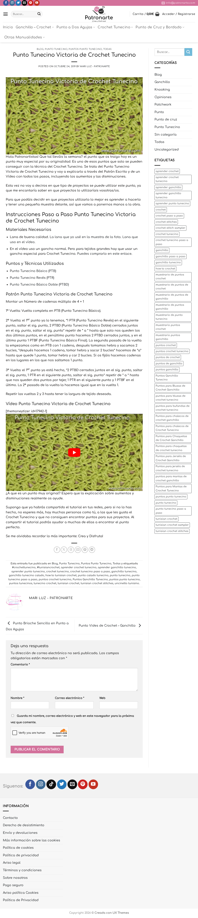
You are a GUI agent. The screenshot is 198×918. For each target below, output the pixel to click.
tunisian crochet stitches (97, 583)
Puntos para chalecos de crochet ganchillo (172, 418)
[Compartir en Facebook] (57, 549)
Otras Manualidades (23, 37)
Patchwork (162, 104)
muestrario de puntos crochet (170, 276)
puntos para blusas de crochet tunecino (170, 398)
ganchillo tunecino (124, 571)
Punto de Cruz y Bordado (159, 27)
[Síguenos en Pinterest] (30, 3)
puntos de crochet (168, 357)
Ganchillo (162, 82)
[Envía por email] (78, 549)
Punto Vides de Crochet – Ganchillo (108, 625)
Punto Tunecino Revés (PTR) (32, 278)
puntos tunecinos (20, 583)
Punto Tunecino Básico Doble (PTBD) (39, 284)
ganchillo (162, 250)
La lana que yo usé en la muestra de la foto (85, 237)
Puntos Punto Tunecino (85, 49)
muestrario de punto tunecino (169, 317)
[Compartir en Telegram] (92, 549)
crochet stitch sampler (170, 228)
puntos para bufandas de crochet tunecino (172, 408)
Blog (40, 49)
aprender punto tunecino (28, 571)
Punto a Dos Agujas (74, 27)
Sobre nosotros (15, 878)
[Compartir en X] (64, 549)
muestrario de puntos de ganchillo (172, 297)
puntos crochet (166, 345)
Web (102, 698)
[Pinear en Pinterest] (85, 549)
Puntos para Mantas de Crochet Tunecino (171, 488)
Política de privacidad (21, 855)
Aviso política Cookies (20, 893)
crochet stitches (166, 222)
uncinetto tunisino (127, 583)
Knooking (162, 89)
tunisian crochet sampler (172, 525)
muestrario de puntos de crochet (172, 286)
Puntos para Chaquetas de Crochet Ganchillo (171, 438)
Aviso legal (11, 862)
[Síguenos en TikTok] (51, 784)
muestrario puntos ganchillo (168, 337)
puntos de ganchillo (169, 363)
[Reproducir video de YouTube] (74, 452)
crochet (161, 209)
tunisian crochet (68, 583)
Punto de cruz (165, 119)
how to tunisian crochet (61, 575)
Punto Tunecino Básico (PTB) (33, 271)
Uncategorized (166, 149)
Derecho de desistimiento (23, 825)
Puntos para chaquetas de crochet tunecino (171, 448)
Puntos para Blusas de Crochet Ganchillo (170, 388)
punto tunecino (120, 575)
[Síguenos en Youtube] (37, 3)
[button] (5, 14)
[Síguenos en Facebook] (6, 3)
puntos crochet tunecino (55, 579)
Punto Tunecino (56, 49)
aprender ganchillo (168, 187)
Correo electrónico (69, 698)
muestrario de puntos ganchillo (170, 307)
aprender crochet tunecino (78, 567)
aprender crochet (167, 171)
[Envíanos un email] (24, 3)
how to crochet (165, 268)
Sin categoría (165, 134)
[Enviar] (39, 14)
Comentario (20, 664)
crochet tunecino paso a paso (90, 571)
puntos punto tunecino (124, 579)
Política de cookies (18, 848)
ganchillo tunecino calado (26, 575)
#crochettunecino (24, 567)
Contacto (10, 818)
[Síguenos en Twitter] (18, 3)
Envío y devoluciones (20, 833)
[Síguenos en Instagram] (12, 3)
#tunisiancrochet (48, 567)
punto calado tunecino (93, 575)
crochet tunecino (57, 571)
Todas (107, 49)
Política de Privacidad (20, 900)
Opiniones (163, 97)
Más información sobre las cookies (31, 840)
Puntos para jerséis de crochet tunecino (170, 468)
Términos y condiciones (22, 870)
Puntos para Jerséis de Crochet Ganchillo (171, 458)
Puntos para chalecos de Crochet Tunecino (172, 428)
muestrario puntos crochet (168, 327)
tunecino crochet (45, 583)
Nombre (17, 698)
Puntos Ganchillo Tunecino (90, 579)
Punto (159, 112)
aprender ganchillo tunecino (117, 567)
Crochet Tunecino (114, 27)
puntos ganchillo (167, 369)
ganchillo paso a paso (170, 256)
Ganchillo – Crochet (33, 27)
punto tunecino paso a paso (171, 510)
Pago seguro (13, 885)
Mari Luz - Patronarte (95, 66)
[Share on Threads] (71, 549)
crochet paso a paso (169, 215)
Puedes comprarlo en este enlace (104, 253)
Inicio (8, 27)
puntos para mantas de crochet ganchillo (171, 478)
